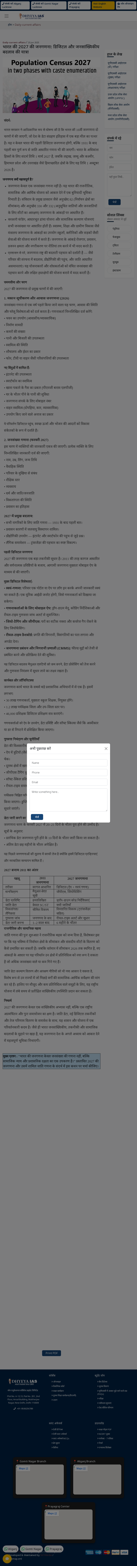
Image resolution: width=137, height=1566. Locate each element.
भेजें (37, 817)
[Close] (106, 748)
